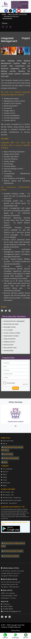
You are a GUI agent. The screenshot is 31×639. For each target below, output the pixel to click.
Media (4, 485)
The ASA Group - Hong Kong (11, 498)
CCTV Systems (8, 330)
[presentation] (15, 426)
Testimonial (6, 483)
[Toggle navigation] (24, 11)
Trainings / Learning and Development (20, 3)
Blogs (5, 462)
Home (4, 14)
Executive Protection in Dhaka (13, 551)
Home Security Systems (11, 336)
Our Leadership (7, 469)
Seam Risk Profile (7, 441)
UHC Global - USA (8, 492)
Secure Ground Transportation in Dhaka (13, 544)
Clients (4, 474)
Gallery (4, 477)
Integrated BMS (8, 351)
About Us (5, 472)
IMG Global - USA (7, 495)
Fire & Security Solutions (17, 14)
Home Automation (9, 339)
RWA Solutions (8, 345)
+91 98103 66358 (7, 609)
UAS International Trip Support (11, 500)
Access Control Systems (12, 333)
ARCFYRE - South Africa (9, 503)
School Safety (7, 454)
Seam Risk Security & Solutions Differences (12, 448)
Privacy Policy (15, 630)
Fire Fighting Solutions (11, 324)
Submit (15, 388)
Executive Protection (16, 1)
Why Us (4, 443)
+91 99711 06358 (7, 606)
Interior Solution (9, 342)
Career (4, 480)
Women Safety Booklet (10, 458)
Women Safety (15, 7)
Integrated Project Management (11, 17)
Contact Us (6, 604)
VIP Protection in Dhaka (11, 556)
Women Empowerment (16, 5)
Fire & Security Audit (10, 348)
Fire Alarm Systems (10, 327)
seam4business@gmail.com (11, 611)
